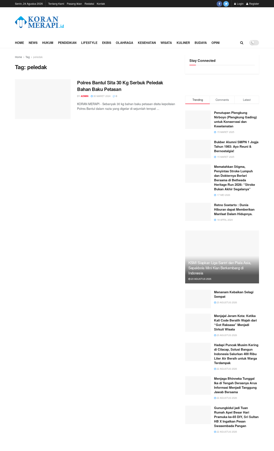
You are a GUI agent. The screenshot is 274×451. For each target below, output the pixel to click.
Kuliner (183, 42)
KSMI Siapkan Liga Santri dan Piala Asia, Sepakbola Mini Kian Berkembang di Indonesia (219, 267)
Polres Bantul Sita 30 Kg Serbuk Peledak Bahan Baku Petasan (120, 85)
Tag (27, 57)
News (33, 42)
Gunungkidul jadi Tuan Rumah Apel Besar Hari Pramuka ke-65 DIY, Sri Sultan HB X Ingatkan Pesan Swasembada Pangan (236, 416)
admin (84, 96)
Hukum (47, 42)
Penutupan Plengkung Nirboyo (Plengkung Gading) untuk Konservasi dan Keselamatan (235, 119)
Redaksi (89, 3)
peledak (38, 57)
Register (254, 3)
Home (19, 42)
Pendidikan (67, 42)
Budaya (201, 42)
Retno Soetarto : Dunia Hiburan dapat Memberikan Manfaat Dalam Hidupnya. (234, 209)
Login (240, 3)
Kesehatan (147, 42)
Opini (215, 42)
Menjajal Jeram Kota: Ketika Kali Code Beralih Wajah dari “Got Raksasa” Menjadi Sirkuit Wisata (235, 322)
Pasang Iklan (74, 3)
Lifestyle (89, 42)
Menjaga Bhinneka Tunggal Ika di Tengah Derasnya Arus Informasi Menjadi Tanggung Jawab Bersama (235, 385)
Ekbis (106, 42)
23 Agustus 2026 (200, 278)
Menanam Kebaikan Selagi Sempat (233, 294)
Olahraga (124, 42)
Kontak (101, 3)
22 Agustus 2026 (226, 368)
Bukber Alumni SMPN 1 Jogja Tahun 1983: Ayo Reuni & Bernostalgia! (236, 146)
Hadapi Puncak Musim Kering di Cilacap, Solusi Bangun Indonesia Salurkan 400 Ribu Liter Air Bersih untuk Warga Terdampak (236, 353)
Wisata (166, 42)
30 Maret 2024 (101, 96)
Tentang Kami (56, 3)
